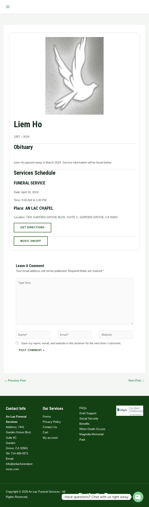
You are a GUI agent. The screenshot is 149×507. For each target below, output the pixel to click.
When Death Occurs (92, 429)
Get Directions (32, 227)
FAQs (83, 408)
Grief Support (87, 413)
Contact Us (50, 427)
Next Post (136, 380)
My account (50, 437)
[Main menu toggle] (8, 7)
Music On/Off (30, 241)
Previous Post (15, 380)
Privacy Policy (52, 421)
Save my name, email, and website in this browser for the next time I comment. (71, 343)
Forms (47, 416)
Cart (45, 432)
